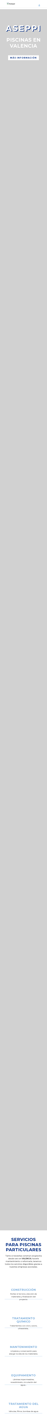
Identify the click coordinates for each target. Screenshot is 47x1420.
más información (23, 57)
